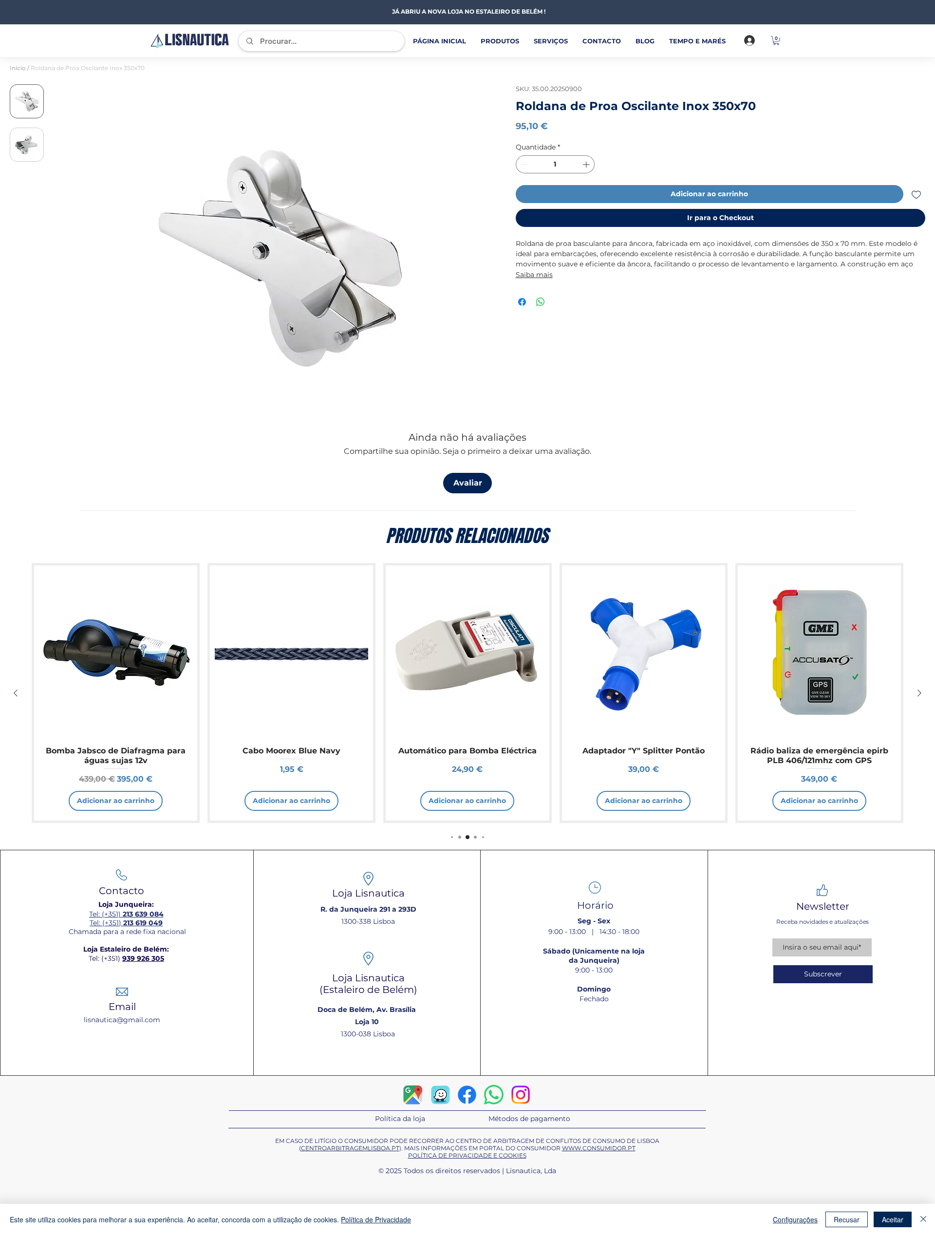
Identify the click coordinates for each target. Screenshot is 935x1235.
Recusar (847, 1219)
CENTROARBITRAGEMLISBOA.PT (350, 1148)
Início (18, 68)
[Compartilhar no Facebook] (522, 302)
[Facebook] (467, 1095)
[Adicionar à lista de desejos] (916, 194)
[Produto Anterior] (15, 693)
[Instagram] (520, 1095)
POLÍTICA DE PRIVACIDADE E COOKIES (467, 1155)
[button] (776, 40)
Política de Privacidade (376, 1219)
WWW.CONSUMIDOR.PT (599, 1148)
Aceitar (892, 1219)
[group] (467, 692)
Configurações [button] (795, 1219)
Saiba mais (534, 274)
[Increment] (587, 164)
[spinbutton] (555, 164)
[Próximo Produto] (919, 693)
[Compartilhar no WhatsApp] (540, 302)
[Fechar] (923, 1219)
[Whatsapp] (494, 1095)
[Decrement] (523, 164)
